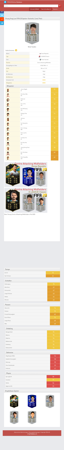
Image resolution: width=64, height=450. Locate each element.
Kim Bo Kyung (24, 108)
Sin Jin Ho (23, 103)
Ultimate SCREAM (34, 9)
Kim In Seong (24, 128)
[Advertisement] (32, 229)
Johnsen (23, 118)
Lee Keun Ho (24, 137)
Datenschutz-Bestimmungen (21, 432)
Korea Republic (45, 53)
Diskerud (23, 99)
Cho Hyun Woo (24, 94)
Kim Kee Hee (24, 142)
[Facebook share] (2, 11)
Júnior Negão (24, 89)
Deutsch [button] (55, 9)
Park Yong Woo (24, 157)
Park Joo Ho (23, 132)
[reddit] (2, 19)
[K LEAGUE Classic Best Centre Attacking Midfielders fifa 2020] (32, 200)
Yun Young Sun (24, 123)
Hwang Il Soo (24, 113)
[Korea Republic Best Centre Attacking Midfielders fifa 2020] (32, 174)
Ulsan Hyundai (44, 59)
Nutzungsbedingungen (34, 432)
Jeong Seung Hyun (25, 147)
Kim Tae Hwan (24, 152)
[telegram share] (2, 23)
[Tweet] (2, 15)
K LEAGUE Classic (44, 56)
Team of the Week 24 (46, 9)
